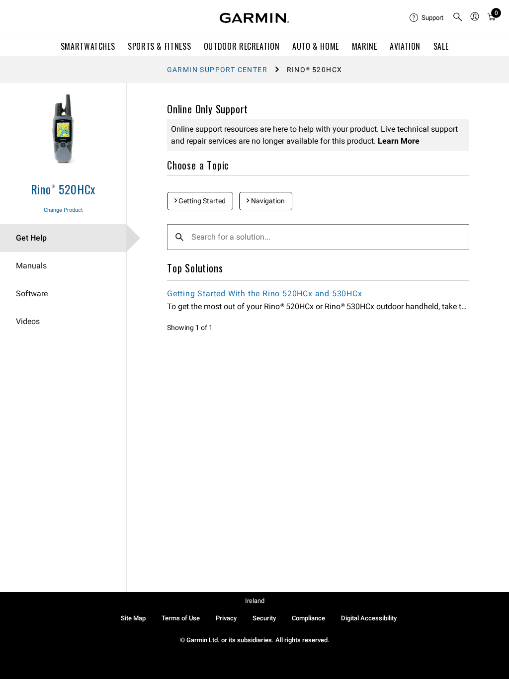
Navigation (267, 201)
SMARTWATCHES (88, 46)
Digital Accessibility (369, 618)
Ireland (254, 600)
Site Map (133, 618)
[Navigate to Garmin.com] (254, 18)
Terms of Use (181, 618)
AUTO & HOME (315, 46)
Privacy (226, 618)
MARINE (364, 46)
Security (264, 618)
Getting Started (201, 201)
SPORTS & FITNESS (159, 46)
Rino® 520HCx (63, 189)
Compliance (308, 618)
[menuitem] (427, 18)
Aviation (405, 46)
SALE (441, 46)
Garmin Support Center (217, 70)
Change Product (63, 210)
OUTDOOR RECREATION (242, 46)
